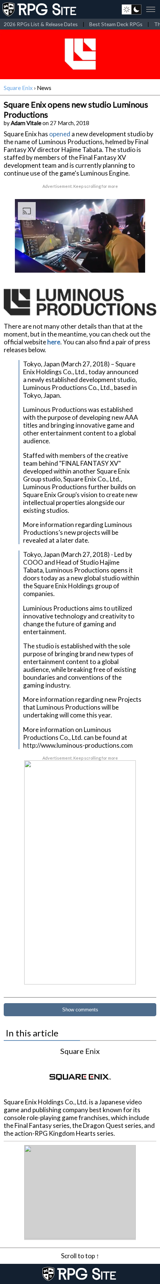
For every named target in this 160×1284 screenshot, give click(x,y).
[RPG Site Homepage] (40, 9)
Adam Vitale (26, 123)
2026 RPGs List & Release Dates (41, 24)
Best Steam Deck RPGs (116, 24)
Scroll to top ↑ (80, 1256)
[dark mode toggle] (131, 9)
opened (59, 134)
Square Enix (18, 87)
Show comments (80, 1009)
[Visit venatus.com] (131, 261)
